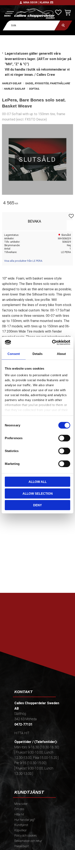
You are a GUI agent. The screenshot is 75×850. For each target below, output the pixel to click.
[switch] (64, 438)
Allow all (38, 481)
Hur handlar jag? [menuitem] (24, 820)
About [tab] (61, 354)
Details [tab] (37, 354)
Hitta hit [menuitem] (19, 814)
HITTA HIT (21, 733)
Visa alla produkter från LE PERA (23, 260)
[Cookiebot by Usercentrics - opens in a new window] (53, 342)
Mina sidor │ (31, 2)
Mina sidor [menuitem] (21, 804)
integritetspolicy (39, 646)
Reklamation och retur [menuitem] (28, 841)
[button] (8, 13)
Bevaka (34, 221)
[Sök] (63, 25)
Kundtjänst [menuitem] (21, 825)
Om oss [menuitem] (19, 809)
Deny (37, 505)
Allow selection (37, 493)
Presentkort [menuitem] (21, 846)
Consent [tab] (14, 354)
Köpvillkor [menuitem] (20, 830)
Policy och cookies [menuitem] (25, 835)
